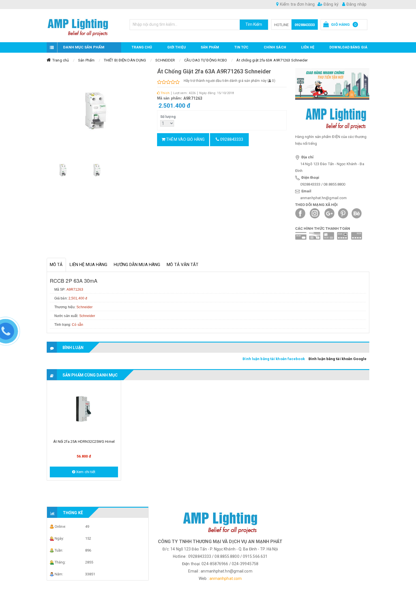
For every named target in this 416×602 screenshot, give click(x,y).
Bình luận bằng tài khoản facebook (274, 359)
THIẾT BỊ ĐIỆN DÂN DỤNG (125, 60)
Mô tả (56, 264)
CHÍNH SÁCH (275, 47)
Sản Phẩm (86, 60)
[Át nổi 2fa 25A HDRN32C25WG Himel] (84, 409)
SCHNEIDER (165, 60)
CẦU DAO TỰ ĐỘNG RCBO (205, 60)
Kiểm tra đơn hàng (297, 4)
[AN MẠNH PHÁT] (84, 25)
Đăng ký (330, 4)
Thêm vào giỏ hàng (185, 139)
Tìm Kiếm (253, 24)
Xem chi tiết (85, 472)
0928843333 (305, 25)
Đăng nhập (355, 4)
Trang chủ (142, 47)
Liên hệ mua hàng (89, 264)
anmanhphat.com (225, 578)
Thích (165, 93)
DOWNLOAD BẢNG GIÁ (348, 47)
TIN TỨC (241, 47)
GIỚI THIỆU (176, 47)
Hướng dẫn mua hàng (137, 264)
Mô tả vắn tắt (182, 264)
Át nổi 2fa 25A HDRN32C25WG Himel (84, 441)
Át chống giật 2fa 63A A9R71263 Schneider (272, 60)
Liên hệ (307, 47)
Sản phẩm (210, 47)
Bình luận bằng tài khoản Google (337, 359)
